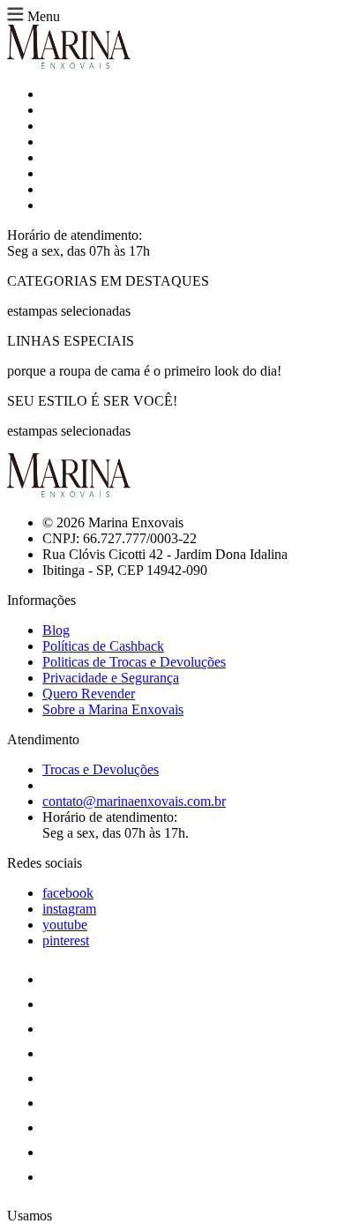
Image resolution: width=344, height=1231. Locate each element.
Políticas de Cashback (103, 645)
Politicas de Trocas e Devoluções (134, 661)
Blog (56, 630)
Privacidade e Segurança (110, 677)
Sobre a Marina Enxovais (112, 709)
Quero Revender (88, 693)
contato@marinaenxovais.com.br (134, 801)
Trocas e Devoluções (100, 769)
